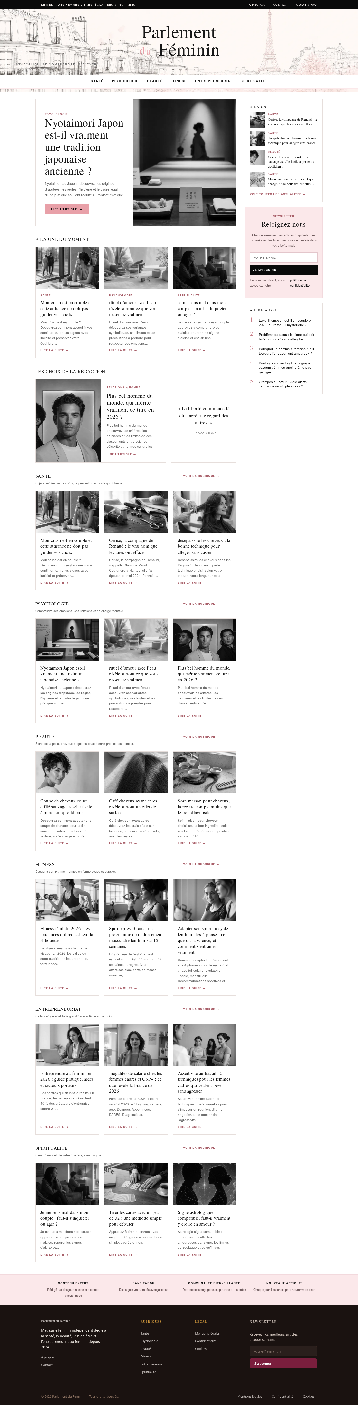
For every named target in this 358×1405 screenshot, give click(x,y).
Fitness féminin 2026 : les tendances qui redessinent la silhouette (66, 934)
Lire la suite (54, 350)
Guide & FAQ (306, 4)
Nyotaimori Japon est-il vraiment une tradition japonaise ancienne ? (84, 146)
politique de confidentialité (300, 282)
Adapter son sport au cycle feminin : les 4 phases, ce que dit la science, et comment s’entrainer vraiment (203, 940)
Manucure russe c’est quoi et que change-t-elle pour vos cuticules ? (291, 181)
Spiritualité (254, 81)
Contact (280, 4)
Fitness (179, 81)
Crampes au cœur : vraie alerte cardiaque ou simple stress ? (283, 384)
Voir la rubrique (201, 476)
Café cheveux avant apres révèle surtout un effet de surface (133, 807)
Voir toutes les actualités (278, 194)
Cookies (201, 1348)
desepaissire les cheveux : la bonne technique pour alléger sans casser (204, 546)
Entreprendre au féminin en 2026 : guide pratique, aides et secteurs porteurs (67, 1079)
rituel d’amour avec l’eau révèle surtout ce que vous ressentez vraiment (133, 308)
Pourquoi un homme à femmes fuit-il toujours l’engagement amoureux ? (286, 351)
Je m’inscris (264, 270)
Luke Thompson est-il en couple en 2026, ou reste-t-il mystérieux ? (286, 322)
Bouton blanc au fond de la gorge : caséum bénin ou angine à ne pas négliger (285, 367)
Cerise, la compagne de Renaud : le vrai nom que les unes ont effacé (133, 546)
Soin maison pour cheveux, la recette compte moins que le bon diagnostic (204, 807)
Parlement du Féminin (55, 1320)
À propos (257, 4)
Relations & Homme (124, 387)
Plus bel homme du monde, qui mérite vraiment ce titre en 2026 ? (130, 406)
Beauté (155, 81)
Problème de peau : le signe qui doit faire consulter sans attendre (286, 336)
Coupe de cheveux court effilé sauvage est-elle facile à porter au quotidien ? (66, 807)
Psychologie (125, 81)
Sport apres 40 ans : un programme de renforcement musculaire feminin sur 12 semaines (136, 937)
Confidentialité (206, 1341)
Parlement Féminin (179, 40)
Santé (97, 81)
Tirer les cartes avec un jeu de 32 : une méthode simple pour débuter (135, 1218)
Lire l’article (67, 209)
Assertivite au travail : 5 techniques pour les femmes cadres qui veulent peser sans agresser (204, 1082)
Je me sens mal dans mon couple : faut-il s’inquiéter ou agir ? (202, 308)
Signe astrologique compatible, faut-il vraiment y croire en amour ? (204, 1218)
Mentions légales (207, 1333)
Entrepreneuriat (213, 81)
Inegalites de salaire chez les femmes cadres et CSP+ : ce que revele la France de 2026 (135, 1082)
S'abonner (263, 1363)
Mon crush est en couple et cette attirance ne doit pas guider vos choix (66, 308)
